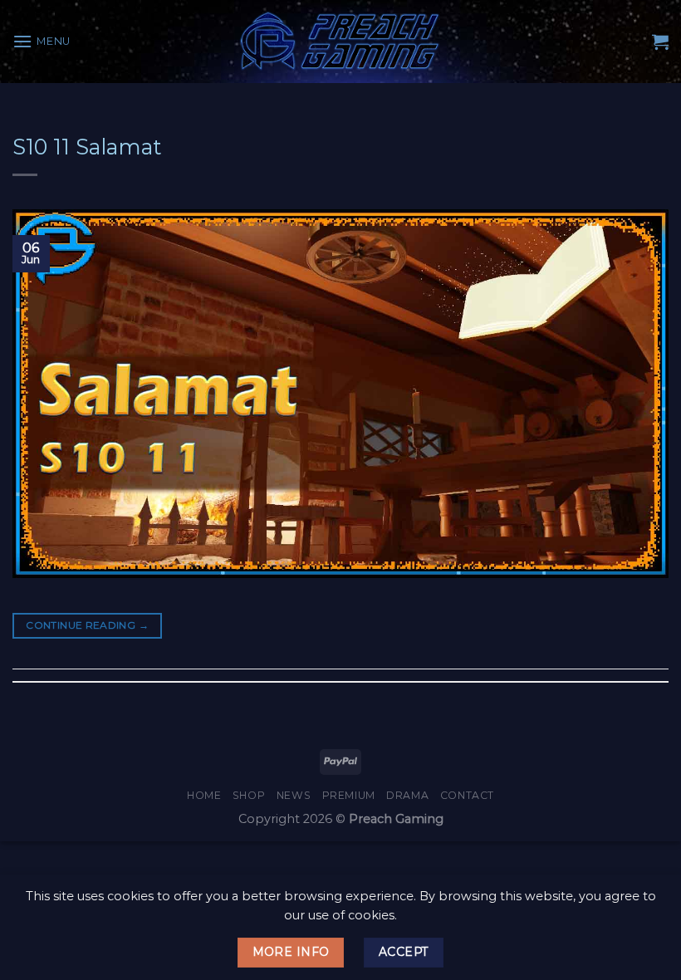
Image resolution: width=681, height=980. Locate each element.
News (294, 795)
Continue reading (87, 625)
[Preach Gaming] (340, 41)
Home (204, 795)
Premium (348, 795)
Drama (407, 795)
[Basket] (660, 41)
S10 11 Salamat (87, 146)
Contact (467, 795)
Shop (249, 795)
